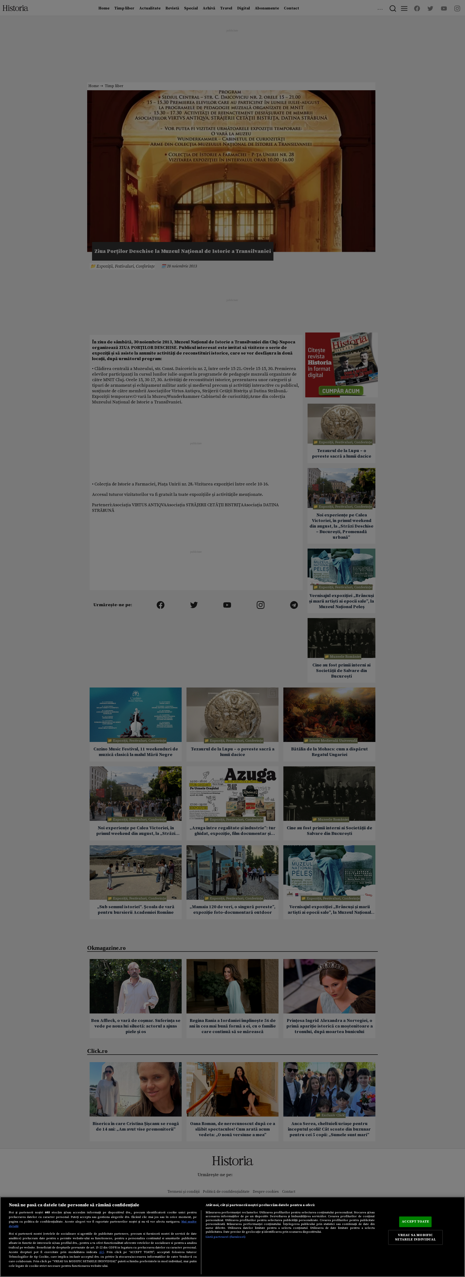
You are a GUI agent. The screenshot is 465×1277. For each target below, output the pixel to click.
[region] (232, 1237)
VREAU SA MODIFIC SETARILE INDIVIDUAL (415, 1237)
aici (101, 1252)
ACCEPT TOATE (415, 1221)
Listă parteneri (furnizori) (226, 1237)
